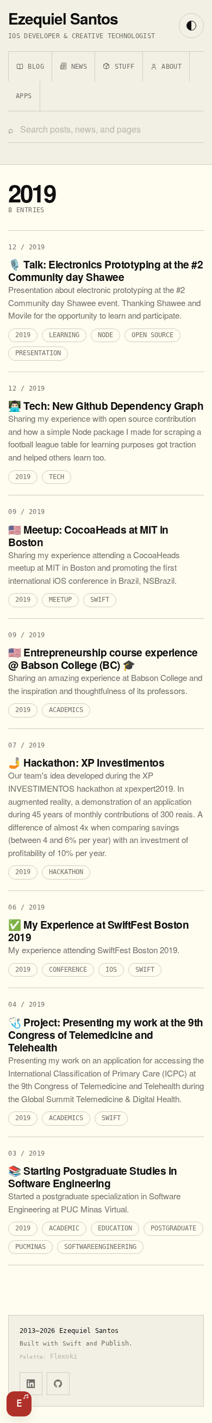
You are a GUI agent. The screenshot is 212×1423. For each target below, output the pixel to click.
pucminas (30, 1247)
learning (64, 335)
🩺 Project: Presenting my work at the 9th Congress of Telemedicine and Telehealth (105, 1035)
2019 (22, 335)
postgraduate (173, 1228)
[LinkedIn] (31, 1383)
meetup (60, 600)
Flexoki (64, 1356)
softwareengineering (100, 1247)
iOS (111, 970)
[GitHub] (58, 1383)
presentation (38, 353)
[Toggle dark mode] (191, 25)
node (105, 335)
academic (64, 1228)
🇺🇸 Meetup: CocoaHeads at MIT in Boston (88, 535)
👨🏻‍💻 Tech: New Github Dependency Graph (105, 405)
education (115, 1228)
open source (152, 335)
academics (66, 710)
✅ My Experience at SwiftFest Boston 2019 (98, 930)
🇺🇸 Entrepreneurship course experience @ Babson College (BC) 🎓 (103, 658)
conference (68, 970)
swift (99, 600)
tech (56, 477)
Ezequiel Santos (63, 18)
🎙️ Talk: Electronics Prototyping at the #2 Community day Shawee (105, 270)
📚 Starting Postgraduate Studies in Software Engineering (92, 1176)
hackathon (66, 872)
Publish (115, 1343)
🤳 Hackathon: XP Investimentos (86, 762)
